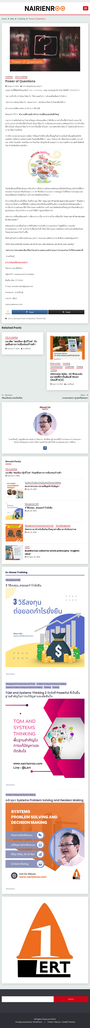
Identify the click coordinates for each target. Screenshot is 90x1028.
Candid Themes (68, 1022)
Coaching (9, 76)
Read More (10, 674)
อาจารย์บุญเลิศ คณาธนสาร (32, 86)
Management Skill (32, 504)
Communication (56, 367)
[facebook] (45, 448)
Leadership (69, 367)
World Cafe (41, 318)
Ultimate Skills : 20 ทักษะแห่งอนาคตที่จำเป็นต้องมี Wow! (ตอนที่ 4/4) (66, 377)
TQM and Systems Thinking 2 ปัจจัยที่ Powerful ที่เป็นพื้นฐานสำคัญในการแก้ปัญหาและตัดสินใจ (43, 694)
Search (71, 999)
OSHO (27, 547)
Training (53, 370)
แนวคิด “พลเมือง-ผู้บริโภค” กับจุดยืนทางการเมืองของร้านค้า (21, 343)
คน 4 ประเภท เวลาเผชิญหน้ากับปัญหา (42, 486)
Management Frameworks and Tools (39, 525)
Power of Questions (28, 318)
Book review (55, 363)
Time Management (63, 525)
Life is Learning (21, 76)
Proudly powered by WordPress (29, 1022)
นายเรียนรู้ (26, 349)
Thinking (79, 367)
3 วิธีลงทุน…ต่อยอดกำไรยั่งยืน (38, 507)
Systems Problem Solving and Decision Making (43, 482)
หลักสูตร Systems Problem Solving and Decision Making (44, 800)
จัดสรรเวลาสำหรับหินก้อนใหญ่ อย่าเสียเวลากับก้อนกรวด (50, 529)
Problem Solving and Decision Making (51, 684)
